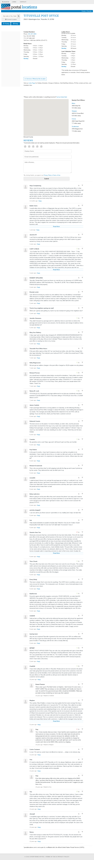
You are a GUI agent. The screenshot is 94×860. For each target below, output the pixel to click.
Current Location (12, 19)
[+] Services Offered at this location (35, 79)
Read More (56, 226)
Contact (23, 1)
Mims (73, 103)
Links (14, 1)
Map (16, 24)
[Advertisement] (57, 26)
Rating (7, 24)
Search (6, 1)
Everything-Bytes (37, 856)
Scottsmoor (75, 126)
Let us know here (62, 97)
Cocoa (74, 119)
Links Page (32, 83)
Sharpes (74, 111)
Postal (23, 6)
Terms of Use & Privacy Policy (57, 856)
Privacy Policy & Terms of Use (52, 175)
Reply (40, 201)
